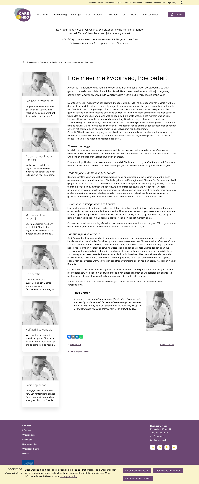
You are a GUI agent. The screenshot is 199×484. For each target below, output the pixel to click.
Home (23, 62)
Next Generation (94, 14)
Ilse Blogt (56, 62)
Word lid (128, 3)
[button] (69, 337)
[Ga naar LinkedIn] (166, 447)
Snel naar (26, 425)
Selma (100, 3)
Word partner (137, 3)
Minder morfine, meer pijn (40, 213)
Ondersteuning (59, 14)
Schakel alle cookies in (137, 470)
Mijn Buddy (171, 3)
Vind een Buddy (150, 14)
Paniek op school (40, 381)
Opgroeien (44, 62)
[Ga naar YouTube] (174, 447)
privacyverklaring (68, 476)
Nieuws (134, 14)
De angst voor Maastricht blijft (40, 155)
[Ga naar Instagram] (152, 447)
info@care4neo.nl (158, 440)
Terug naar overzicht (79, 351)
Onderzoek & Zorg (116, 14)
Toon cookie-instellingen (167, 470)
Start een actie (159, 3)
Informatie (42, 14)
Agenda (119, 3)
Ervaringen (76, 14)
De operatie (40, 270)
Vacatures (148, 3)
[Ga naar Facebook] (159, 447)
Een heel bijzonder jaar (40, 97)
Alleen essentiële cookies (138, 478)
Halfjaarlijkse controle (40, 326)
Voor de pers (109, 3)
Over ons (92, 3)
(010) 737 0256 (157, 436)
